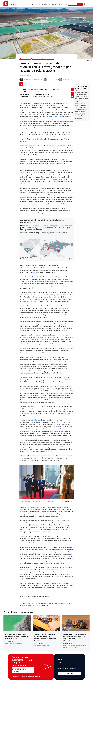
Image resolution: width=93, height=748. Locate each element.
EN (25, 84)
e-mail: (60, 662)
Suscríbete (72, 4)
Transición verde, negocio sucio (43, 59)
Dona (80, 4)
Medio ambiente (25, 59)
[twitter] (72, 93)
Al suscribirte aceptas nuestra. (69, 669)
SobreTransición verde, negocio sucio (81, 88)
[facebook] (72, 89)
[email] (72, 96)
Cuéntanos (64, 4)
